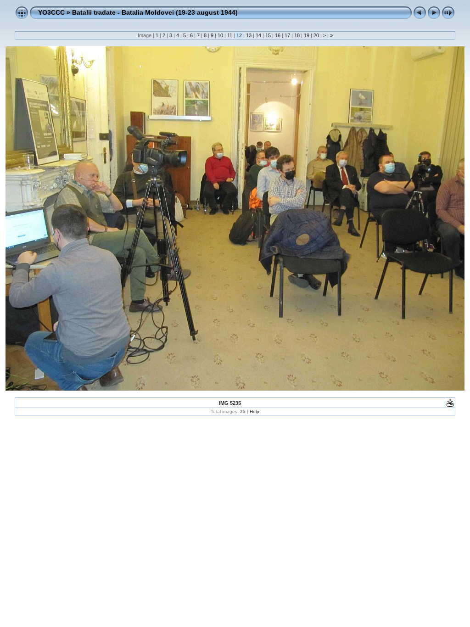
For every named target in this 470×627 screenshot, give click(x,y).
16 (278, 35)
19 (306, 35)
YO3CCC (51, 12)
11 (230, 35)
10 (220, 35)
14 (258, 35)
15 (268, 35)
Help (254, 411)
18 (297, 35)
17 (287, 35)
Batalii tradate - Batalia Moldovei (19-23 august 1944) (155, 12)
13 (249, 35)
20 (316, 35)
